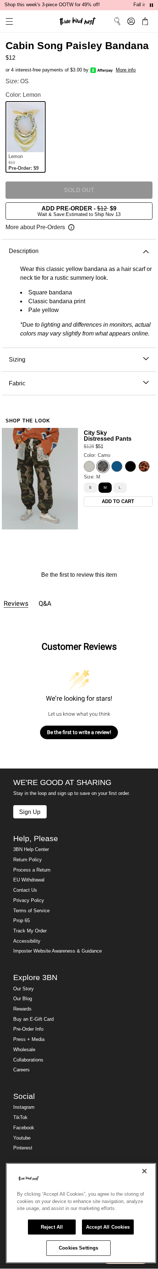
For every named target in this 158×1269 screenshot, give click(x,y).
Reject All (52, 1227)
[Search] (117, 21)
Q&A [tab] (45, 603)
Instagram (24, 1107)
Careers (21, 1069)
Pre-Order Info (28, 1029)
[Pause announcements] (151, 5)
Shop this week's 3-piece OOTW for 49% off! (52, 4)
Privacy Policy (28, 900)
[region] (81, 1213)
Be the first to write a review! (79, 732)
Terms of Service (31, 910)
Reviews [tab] (16, 603)
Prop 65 (21, 920)
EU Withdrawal (28, 880)
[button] (6, 21)
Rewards (22, 1009)
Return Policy (27, 859)
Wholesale (24, 1049)
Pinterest (22, 1148)
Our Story (23, 988)
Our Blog (22, 998)
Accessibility (26, 941)
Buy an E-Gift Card (33, 1019)
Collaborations (28, 1060)
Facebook (23, 1127)
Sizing (17, 359)
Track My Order (30, 931)
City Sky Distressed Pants (108, 435)
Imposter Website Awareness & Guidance (57, 951)
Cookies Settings (78, 1248)
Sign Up (29, 811)
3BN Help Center (31, 849)
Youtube (21, 1138)
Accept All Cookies (108, 1227)
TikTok (20, 1117)
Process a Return (31, 870)
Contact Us (25, 890)
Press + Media (28, 1039)
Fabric (17, 383)
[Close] (144, 1171)
